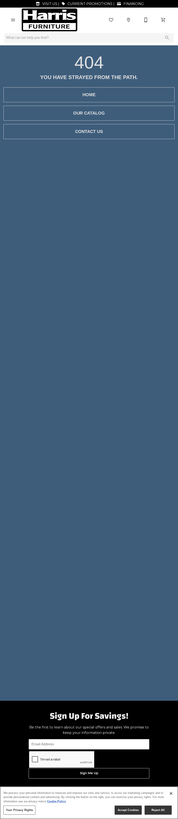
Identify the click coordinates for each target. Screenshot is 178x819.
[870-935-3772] (146, 20)
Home (89, 94)
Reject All (158, 810)
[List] (111, 20)
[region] (89, 803)
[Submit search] (167, 38)
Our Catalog (89, 113)
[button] (13, 20)
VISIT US (49, 4)
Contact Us (89, 131)
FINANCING (133, 4)
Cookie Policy (56, 801)
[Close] (171, 793)
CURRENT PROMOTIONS (89, 4)
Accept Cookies (128, 810)
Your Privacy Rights (19, 810)
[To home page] (49, 19)
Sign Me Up (89, 773)
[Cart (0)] (163, 20)
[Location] (128, 20)
